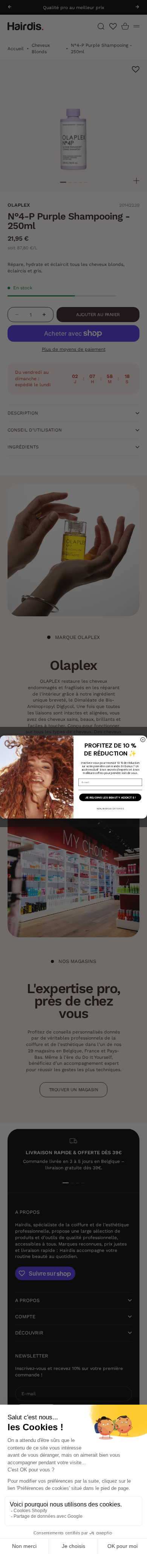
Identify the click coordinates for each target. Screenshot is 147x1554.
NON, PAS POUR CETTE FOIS (110, 808)
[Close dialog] (143, 739)
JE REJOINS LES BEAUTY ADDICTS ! (110, 797)
